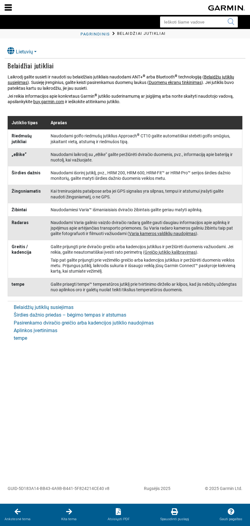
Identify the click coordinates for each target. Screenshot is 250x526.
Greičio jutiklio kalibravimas (170, 252)
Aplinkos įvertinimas (35, 330)
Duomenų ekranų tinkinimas (175, 82)
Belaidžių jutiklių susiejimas (43, 307)
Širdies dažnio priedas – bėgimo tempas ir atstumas (70, 315)
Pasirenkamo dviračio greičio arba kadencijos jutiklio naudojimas (84, 323)
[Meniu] (8, 7)
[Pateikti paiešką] (231, 21)
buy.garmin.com (48, 101)
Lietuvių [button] (24, 52)
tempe (20, 338)
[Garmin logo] (226, 8)
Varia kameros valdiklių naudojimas (162, 233)
